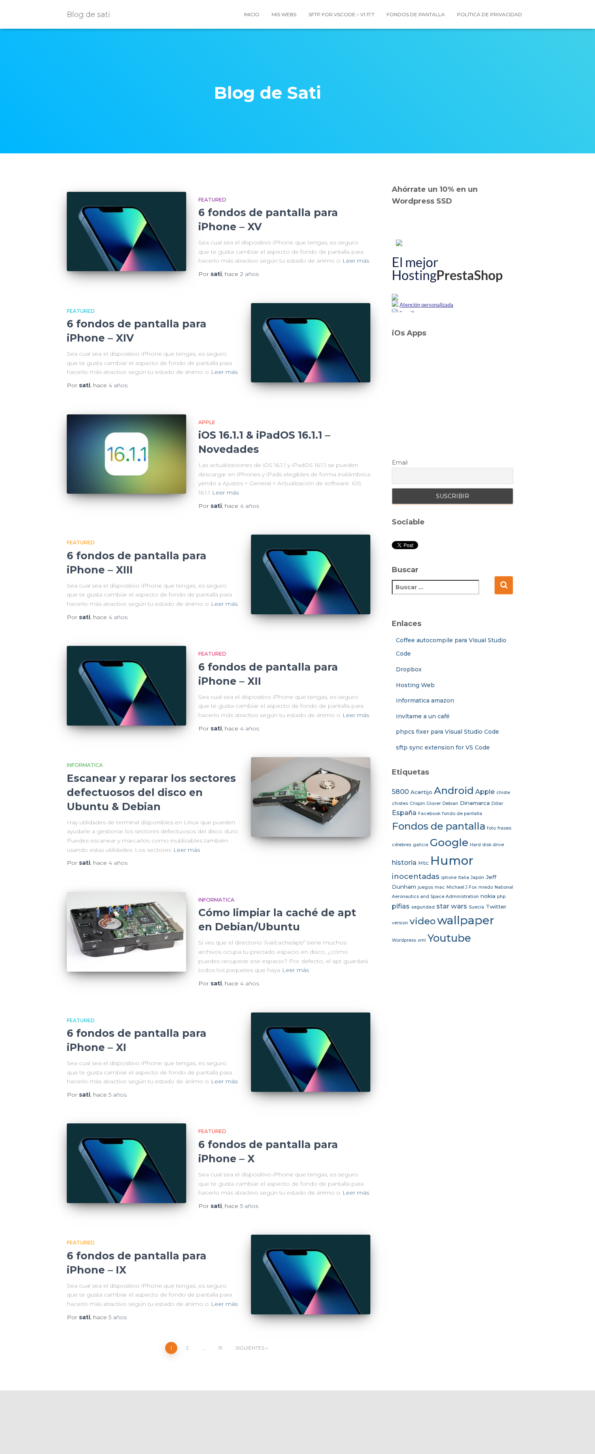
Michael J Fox (461, 887)
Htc (423, 863)
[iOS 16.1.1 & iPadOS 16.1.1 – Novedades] (126, 454)
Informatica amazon (425, 700)
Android (454, 790)
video (423, 921)
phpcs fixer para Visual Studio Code (447, 731)
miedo (485, 887)
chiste (503, 792)
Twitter (496, 906)
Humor (452, 860)
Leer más (355, 260)
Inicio (251, 14)
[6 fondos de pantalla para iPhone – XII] (126, 686)
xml (422, 940)
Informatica (85, 765)
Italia (463, 877)
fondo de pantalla (462, 813)
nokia (487, 896)
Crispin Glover (425, 803)
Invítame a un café (423, 716)
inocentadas (416, 876)
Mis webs (284, 14)
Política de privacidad (489, 14)
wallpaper (465, 920)
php (501, 896)
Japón (477, 877)
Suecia (476, 907)
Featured (212, 200)
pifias (401, 906)
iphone (449, 877)
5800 (400, 791)
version (400, 922)
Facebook (429, 813)
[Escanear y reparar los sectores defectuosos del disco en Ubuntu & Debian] (310, 797)
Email (400, 462)
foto (491, 828)
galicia (420, 844)
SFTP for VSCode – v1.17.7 (341, 14)
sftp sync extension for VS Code (443, 747)
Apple (206, 422)
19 (220, 1348)
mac (440, 887)
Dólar (497, 803)
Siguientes (250, 1348)
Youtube (449, 938)
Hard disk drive (487, 844)
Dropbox (409, 669)
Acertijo (421, 792)
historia (404, 862)
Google (449, 842)
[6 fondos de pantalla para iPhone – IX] (310, 1274)
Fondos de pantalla (416, 14)
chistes (400, 803)
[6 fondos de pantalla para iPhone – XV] (126, 232)
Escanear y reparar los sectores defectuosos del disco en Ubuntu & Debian (151, 792)
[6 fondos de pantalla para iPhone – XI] (310, 1052)
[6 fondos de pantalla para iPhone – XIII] (310, 574)
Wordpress (404, 940)
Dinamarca (475, 803)
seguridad (423, 907)
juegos (425, 887)
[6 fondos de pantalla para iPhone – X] (126, 1163)
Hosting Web (415, 685)
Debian (450, 803)
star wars (451, 906)
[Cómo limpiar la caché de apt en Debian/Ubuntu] (126, 932)
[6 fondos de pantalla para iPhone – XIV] (310, 343)
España (404, 813)
